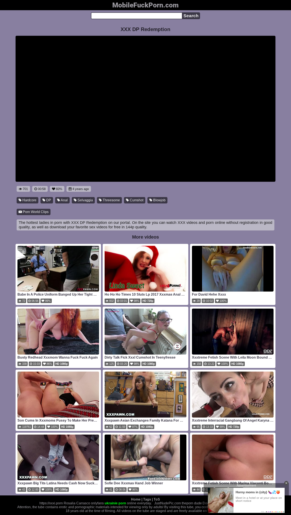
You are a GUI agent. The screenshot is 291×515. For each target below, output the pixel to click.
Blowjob (159, 200)
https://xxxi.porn (51, 503)
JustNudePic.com (167, 503)
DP (48, 200)
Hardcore (29, 200)
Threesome (111, 200)
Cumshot (136, 200)
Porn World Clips (35, 212)
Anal (64, 200)
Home (136, 499)
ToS (157, 499)
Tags (147, 499)
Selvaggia (85, 200)
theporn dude (192, 503)
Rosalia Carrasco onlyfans (84, 503)
